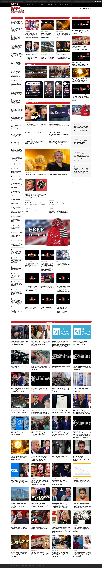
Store (72, 4)
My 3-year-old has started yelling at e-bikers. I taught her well (40, 390)
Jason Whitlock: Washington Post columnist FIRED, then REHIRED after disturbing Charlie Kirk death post (40, 482)
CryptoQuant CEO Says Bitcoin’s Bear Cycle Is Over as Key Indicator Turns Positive (81, 48)
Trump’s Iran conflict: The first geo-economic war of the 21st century (61, 390)
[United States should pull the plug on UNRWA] (20, 423)
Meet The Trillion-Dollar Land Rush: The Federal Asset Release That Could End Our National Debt (81, 128)
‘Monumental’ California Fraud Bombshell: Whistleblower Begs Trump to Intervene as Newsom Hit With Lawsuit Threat (81, 97)
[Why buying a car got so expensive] (20, 357)
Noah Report (44, 284)
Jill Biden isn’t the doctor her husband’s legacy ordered (16, 268)
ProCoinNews (44, 31)
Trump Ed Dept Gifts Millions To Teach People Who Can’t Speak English (17, 234)
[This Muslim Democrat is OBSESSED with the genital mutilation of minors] (40, 517)
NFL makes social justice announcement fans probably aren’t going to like (59, 126)
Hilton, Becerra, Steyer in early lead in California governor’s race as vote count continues (82, 412)
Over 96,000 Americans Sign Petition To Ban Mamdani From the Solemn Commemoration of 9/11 (63, 289)
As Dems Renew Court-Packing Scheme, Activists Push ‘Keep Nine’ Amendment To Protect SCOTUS (17, 210)
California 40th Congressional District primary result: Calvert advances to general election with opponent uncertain (82, 435)
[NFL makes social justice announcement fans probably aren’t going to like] (59, 113)
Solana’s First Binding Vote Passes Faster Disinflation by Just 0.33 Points (81, 481)
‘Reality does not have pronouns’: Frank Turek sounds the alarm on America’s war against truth (31, 36)
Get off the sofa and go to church (34, 133)
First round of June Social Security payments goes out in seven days (40, 368)
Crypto (69, 4)
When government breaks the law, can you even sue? (63, 264)
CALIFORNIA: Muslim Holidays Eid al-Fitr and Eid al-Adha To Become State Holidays (31, 288)
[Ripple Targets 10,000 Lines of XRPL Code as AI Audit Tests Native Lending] (20, 447)
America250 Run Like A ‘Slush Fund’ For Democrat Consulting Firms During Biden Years (16, 219)
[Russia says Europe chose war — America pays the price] (20, 401)
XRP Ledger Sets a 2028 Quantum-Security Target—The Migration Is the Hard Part (16, 83)
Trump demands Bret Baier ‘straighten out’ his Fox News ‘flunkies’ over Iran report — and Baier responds (40, 458)
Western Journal (56, 339)
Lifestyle (57, 4)
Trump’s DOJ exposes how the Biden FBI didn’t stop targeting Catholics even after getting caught (35, 196)
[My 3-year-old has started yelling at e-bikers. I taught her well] (40, 379)
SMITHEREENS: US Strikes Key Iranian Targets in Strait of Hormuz (16, 29)
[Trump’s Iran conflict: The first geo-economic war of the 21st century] (61, 379)
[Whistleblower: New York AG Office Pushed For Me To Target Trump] (47, 278)
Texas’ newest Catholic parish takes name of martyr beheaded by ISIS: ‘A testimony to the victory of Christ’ (59, 143)
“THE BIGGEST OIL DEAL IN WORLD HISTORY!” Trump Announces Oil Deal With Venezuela (61, 310)
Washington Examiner (15, 339)
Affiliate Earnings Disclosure (36, 565)
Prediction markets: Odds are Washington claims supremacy (61, 411)
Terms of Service (15, 565)
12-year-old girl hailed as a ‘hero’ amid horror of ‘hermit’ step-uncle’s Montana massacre (19, 554)
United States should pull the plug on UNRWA (19, 433)
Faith (65, 4)
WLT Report (77, 124)
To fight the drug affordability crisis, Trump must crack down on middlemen (82, 390)
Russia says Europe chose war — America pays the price (20, 411)
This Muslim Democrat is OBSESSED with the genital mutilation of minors (39, 528)
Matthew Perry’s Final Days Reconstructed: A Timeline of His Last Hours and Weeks (16, 128)
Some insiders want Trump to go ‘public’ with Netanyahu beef (61, 434)
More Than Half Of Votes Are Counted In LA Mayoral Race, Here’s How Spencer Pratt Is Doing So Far (82, 156)
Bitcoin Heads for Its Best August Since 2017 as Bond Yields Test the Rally (63, 35)
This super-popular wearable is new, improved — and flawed (17, 22)
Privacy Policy (24, 565)
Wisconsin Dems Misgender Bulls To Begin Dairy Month (16, 227)
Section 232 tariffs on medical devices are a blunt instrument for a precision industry (17, 151)
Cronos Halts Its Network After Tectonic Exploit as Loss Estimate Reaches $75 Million (17, 56)
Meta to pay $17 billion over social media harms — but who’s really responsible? (16, 38)
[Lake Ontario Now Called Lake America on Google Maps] (47, 299)
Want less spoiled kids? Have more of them (35, 210)
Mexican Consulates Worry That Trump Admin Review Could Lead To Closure (16, 312)
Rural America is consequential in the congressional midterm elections (16, 136)
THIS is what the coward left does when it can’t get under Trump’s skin (35, 203)
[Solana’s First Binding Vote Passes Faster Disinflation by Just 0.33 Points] (82, 470)
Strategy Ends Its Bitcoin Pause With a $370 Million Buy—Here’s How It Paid (46, 174)
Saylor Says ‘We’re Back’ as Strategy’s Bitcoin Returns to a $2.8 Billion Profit (16, 47)
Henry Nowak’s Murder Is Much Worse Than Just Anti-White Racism (16, 193)
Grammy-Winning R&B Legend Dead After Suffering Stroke (80, 142)
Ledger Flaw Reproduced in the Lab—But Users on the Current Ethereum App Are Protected (60, 554)
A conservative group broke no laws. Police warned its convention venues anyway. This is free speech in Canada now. (61, 529)
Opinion (34, 4)
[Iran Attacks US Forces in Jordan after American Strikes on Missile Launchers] (32, 255)
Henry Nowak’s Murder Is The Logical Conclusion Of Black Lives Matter (16, 185)
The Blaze (28, 31)
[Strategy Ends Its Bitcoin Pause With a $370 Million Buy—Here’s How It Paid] (47, 160)
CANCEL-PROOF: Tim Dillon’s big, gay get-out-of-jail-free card (19, 528)
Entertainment (45, 4)
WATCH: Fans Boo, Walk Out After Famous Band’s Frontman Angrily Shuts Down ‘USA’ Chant (81, 170)
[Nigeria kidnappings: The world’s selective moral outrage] (40, 423)
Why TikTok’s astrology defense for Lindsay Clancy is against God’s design (40, 505)
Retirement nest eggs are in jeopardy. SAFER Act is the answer (16, 275)
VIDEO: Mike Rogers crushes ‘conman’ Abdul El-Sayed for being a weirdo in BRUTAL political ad (32, 57)
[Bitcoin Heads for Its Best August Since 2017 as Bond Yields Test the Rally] (63, 25)
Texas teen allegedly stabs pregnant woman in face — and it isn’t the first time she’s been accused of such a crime (82, 505)
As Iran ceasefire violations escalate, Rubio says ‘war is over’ (17, 178)
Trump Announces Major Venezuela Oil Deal (59, 457)
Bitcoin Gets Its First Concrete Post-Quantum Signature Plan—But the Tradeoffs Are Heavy (16, 74)
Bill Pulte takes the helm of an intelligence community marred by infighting (16, 283)
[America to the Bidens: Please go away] (61, 357)
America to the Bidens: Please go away (61, 367)
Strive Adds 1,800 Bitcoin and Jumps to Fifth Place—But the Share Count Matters (59, 134)
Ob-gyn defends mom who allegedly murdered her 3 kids (35, 125)
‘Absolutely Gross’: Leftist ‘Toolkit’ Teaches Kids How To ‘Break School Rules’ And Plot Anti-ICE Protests (17, 243)
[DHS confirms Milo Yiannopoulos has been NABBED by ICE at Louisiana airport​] (82, 447)
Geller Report (29, 139)
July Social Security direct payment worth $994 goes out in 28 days (17, 94)
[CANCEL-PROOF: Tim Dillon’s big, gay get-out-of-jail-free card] (20, 517)
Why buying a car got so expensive (18, 367)
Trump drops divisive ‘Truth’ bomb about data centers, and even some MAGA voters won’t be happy (47, 57)
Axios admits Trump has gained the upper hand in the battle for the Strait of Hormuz (20, 481)
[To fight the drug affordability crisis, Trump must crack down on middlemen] (82, 379)
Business (51, 4)
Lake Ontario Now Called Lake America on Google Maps (47, 309)
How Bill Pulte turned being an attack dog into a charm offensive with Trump (20, 390)
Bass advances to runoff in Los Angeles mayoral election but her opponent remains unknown (16, 292)
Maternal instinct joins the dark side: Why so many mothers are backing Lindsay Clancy (63, 56)
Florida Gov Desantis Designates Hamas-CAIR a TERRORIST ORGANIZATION (34, 143)
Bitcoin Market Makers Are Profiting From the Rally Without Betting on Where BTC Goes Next (16, 65)
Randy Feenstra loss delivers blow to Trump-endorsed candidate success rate (17, 111)
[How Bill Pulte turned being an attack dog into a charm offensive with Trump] (20, 379)
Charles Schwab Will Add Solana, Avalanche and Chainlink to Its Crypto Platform (18, 505)
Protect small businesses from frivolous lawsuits (15, 143)
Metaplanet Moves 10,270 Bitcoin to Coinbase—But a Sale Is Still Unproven (47, 35)
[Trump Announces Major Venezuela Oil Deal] (61, 447)
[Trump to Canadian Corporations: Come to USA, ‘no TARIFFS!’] (32, 299)
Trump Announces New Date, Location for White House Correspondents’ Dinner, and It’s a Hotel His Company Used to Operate (16, 161)
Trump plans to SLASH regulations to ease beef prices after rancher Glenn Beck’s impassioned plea (60, 505)
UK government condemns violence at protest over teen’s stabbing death (16, 201)
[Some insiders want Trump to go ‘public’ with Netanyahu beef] (61, 423)
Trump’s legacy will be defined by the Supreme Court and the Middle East (82, 368)
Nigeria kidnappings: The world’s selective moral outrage (38, 434)
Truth (61, 4)
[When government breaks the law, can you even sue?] (63, 255)
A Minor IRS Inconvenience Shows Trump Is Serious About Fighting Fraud (16, 170)
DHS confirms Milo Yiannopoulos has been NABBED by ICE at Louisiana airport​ (81, 458)
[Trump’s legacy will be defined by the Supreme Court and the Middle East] (82, 357)
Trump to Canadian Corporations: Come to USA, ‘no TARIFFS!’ (31, 309)
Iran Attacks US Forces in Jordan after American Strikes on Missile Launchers (31, 265)
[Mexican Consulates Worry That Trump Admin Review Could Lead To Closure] (82, 332)
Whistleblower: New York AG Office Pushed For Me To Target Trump (47, 288)
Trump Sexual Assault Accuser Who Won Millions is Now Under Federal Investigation (16, 260)
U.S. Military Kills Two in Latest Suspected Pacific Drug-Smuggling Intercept (16, 102)
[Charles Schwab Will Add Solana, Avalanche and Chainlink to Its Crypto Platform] (20, 494)
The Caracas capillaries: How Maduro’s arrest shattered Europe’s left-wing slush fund (40, 412)
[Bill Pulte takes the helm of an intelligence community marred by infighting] (20, 332)
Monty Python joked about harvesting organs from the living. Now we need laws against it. (81, 529)
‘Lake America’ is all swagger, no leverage (58, 203)
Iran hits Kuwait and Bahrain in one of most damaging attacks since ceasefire (17, 119)
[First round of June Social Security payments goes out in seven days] (40, 357)
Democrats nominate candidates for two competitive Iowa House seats (16, 251)
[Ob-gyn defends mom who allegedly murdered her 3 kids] (36, 113)
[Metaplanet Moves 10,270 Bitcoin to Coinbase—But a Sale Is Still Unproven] (47, 25)
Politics (29, 4)
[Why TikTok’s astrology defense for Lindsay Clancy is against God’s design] (40, 494)
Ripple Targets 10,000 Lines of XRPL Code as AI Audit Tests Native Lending (80, 80)
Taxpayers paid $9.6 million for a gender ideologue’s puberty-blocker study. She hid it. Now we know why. (82, 554)
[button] (90, 4)
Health (38, 4)
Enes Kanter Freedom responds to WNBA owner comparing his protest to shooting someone (60, 482)
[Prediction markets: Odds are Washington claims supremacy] (61, 401)
